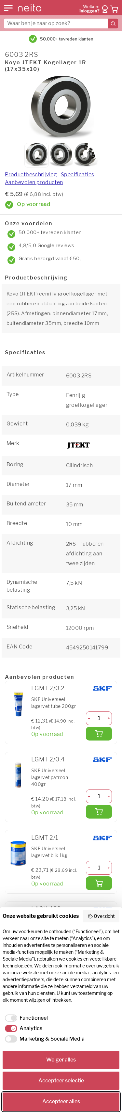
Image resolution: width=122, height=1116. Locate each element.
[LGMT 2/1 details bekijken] (18, 853)
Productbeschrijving (31, 174)
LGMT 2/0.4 (47, 759)
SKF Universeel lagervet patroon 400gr (49, 777)
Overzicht (104, 916)
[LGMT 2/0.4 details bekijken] (18, 775)
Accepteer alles (61, 1101)
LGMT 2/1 (44, 837)
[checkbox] (25, 1018)
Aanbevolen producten (34, 182)
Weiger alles (61, 1060)
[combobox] (61, 23)
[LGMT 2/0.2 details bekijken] (18, 704)
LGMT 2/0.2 (47, 688)
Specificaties (77, 174)
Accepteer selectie (61, 1080)
